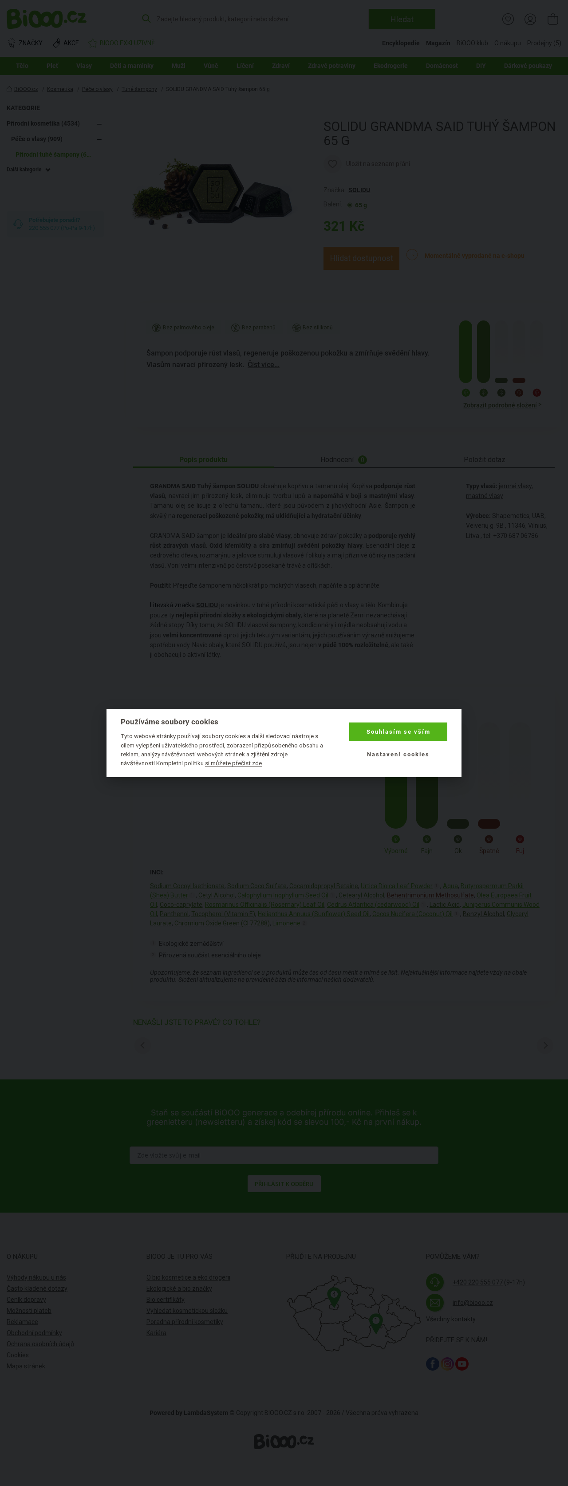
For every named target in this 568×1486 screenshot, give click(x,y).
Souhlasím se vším (398, 731)
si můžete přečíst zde (233, 763)
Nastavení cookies (398, 754)
